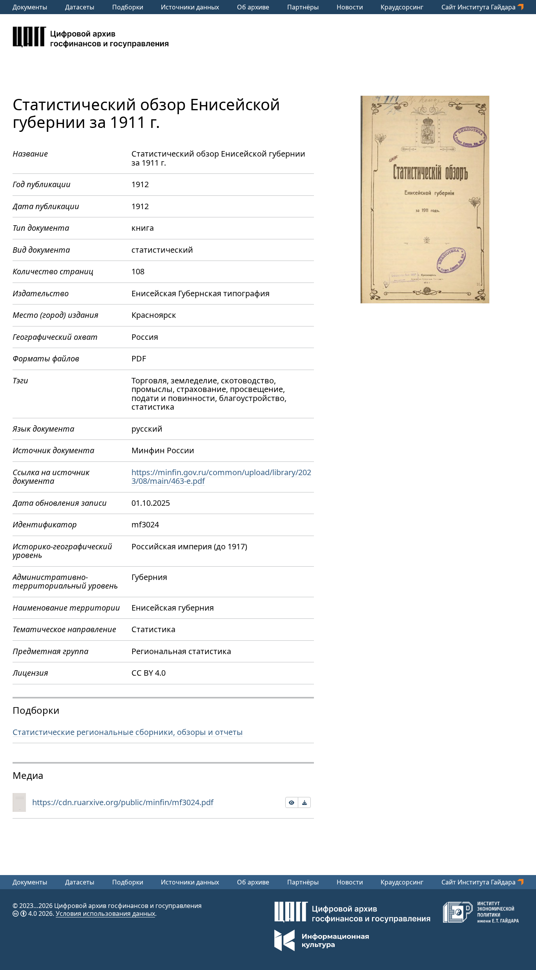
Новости (350, 7)
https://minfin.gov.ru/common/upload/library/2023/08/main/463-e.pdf (221, 477)
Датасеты (79, 7)
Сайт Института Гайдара (479, 7)
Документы (30, 7)
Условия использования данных (105, 913)
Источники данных (190, 7)
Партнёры (303, 7)
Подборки (127, 7)
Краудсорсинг (402, 7)
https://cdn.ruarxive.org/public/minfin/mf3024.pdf (122, 802)
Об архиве (253, 7)
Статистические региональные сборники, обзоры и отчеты (128, 732)
